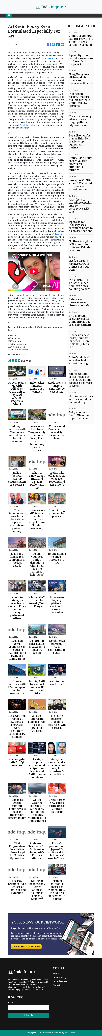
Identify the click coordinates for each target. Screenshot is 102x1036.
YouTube (24, 125)
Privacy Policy (59, 977)
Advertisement (60, 981)
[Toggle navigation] (9, 15)
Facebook (59, 234)
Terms (56, 974)
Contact (56, 985)
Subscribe (28, 1015)
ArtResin (49, 58)
